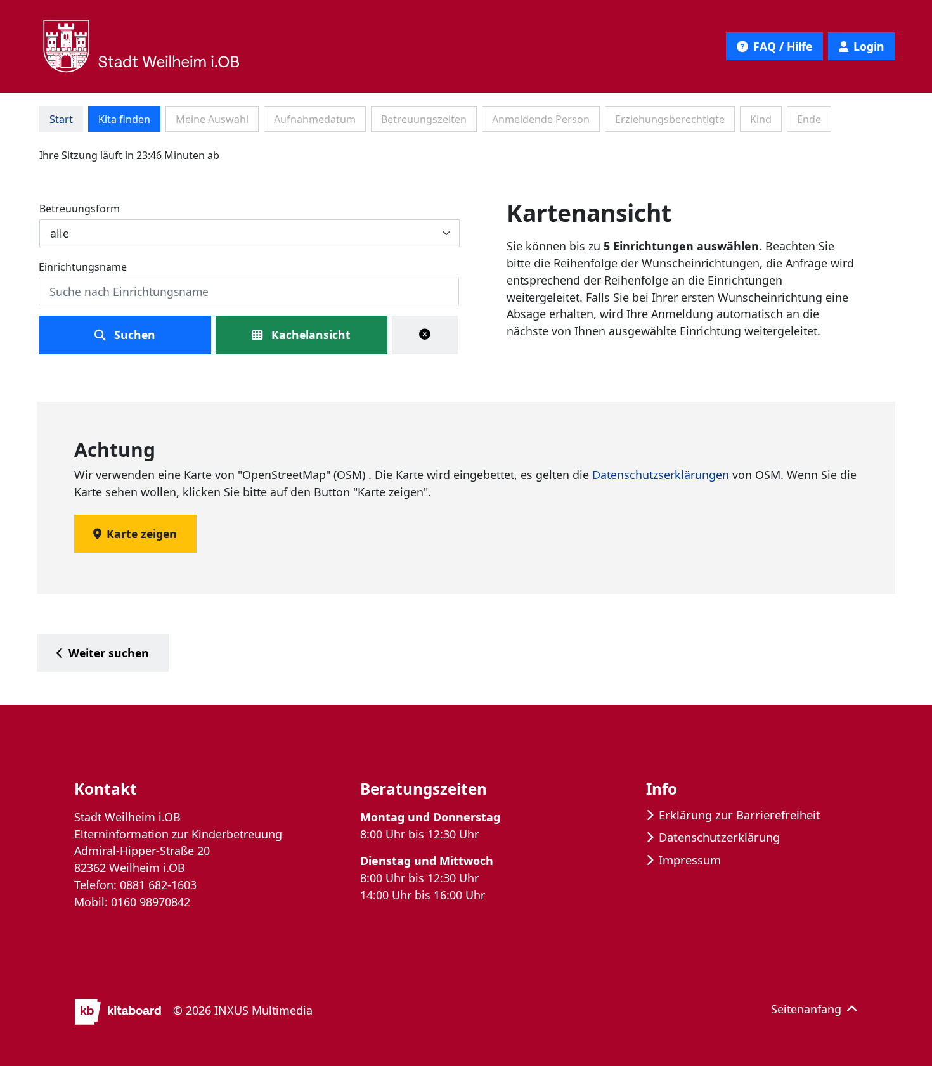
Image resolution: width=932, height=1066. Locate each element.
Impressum (690, 860)
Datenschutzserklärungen (660, 474)
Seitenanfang (806, 1009)
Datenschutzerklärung (719, 837)
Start (61, 119)
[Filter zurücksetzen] (425, 335)
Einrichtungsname (83, 267)
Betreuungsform (79, 208)
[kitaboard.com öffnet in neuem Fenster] (118, 1010)
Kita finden (124, 119)
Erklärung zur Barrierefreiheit (739, 815)
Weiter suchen (108, 652)
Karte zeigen (142, 533)
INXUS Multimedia (263, 1010)
